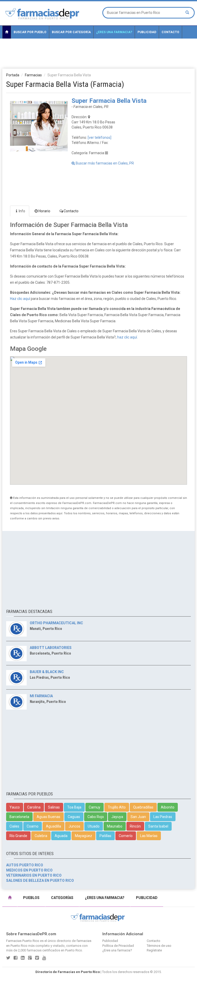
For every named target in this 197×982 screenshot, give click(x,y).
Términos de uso (159, 946)
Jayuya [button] (117, 817)
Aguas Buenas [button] (48, 817)
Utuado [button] (94, 826)
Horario (44, 211)
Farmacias (33, 75)
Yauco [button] (14, 807)
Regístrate (154, 950)
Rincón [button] (135, 826)
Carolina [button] (34, 807)
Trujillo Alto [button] (117, 807)
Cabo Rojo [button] (95, 817)
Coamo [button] (32, 826)
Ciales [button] (14, 826)
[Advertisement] (98, 53)
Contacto (170, 32)
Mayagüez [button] (83, 836)
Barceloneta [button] (19, 817)
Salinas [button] (54, 807)
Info (22, 211)
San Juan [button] (138, 817)
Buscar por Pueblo (30, 32)
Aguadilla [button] (53, 826)
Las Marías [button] (148, 836)
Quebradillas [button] (143, 807)
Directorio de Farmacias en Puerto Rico (67, 972)
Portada (12, 75)
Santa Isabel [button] (158, 826)
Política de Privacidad (118, 946)
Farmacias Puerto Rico (22, 941)
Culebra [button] (41, 836)
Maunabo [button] (114, 826)
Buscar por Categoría (71, 32)
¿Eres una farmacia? (114, 32)
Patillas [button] (105, 836)
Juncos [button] (74, 826)
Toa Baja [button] (74, 807)
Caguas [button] (74, 817)
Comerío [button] (126, 836)
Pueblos (31, 898)
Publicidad (146, 32)
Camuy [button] (94, 807)
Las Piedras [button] (162, 817)
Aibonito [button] (167, 807)
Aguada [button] (61, 836)
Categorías (62, 898)
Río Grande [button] (18, 836)
